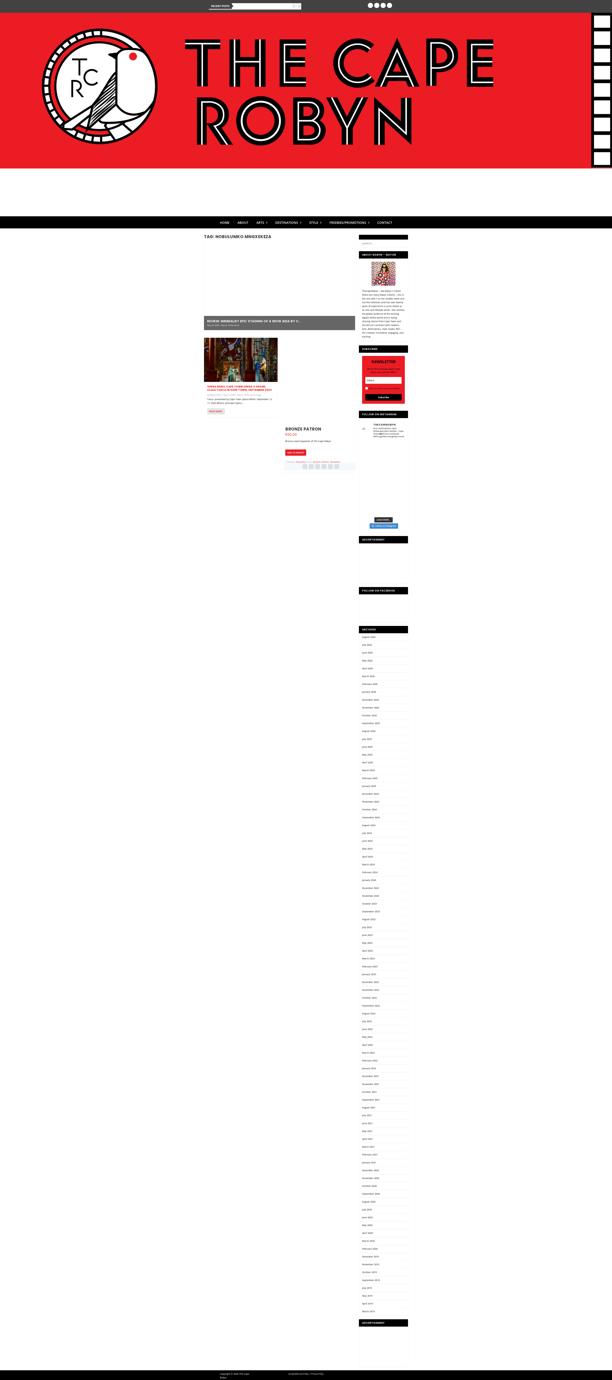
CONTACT (384, 223)
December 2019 (370, 1256)
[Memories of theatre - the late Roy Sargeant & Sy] (372, 472)
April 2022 (367, 1044)
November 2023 (370, 895)
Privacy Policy (317, 1373)
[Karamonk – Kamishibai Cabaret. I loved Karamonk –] (394, 496)
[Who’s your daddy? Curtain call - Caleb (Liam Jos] (372, 447)
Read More (215, 411)
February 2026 (370, 684)
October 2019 (369, 1272)
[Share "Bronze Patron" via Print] (336, 466)
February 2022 (370, 1060)
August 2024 (368, 825)
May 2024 (367, 848)
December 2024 (370, 793)
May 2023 (367, 942)
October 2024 (369, 809)
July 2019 (367, 1287)
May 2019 (367, 1295)
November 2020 (370, 1178)
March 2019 (368, 1311)
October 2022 (369, 997)
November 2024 (370, 801)
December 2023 (370, 888)
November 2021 (370, 1084)
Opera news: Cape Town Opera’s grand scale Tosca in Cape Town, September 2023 (239, 388)
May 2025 (367, 754)
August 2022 (368, 1013)
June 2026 (367, 652)
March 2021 (368, 1146)
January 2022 (369, 1068)
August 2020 (368, 1201)
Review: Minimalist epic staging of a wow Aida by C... (254, 321)
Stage (258, 395)
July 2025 (367, 739)
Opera (224, 325)
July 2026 (367, 644)
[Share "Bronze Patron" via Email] (330, 466)
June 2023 (367, 935)
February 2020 (370, 1248)
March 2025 (368, 770)
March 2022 (368, 1052)
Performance (233, 325)
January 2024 (369, 880)
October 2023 (369, 903)
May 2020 (367, 1225)
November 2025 (370, 707)
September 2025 (371, 723)
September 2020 (371, 1193)
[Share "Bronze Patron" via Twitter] (311, 466)
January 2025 (369, 786)
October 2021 (369, 1091)
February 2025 (370, 778)
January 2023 (369, 974)
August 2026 (368, 637)
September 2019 (371, 1280)
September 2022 (371, 1005)
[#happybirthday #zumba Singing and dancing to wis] (372, 460)
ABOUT (242, 223)
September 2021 (371, 1099)
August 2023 (368, 919)
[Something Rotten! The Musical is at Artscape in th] (372, 508)
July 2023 (367, 927)
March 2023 (368, 958)
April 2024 (367, 856)
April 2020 (367, 1232)
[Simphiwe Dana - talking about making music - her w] (394, 472)
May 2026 (367, 660)
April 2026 (367, 668)
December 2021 (370, 1076)
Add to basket (295, 452)
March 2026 (368, 676)
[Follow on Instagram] (376, 5)
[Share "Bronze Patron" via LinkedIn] (324, 466)
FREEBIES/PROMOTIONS (347, 223)
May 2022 (367, 1036)
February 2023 (370, 966)
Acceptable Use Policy (298, 1373)
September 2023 (371, 911)
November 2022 (370, 989)
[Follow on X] (383, 5)
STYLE (313, 223)
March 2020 (368, 1240)
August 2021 (368, 1107)
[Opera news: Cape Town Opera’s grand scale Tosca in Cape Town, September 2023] (241, 360)
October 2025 (369, 715)
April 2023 (367, 950)
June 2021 (367, 1123)
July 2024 (367, 833)
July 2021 (367, 1115)
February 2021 (370, 1154)
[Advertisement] (306, 192)
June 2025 (367, 746)
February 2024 (370, 872)
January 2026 (369, 691)
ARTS (260, 223)
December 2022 (370, 982)
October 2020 (369, 1185)
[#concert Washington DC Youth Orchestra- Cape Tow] (394, 508)
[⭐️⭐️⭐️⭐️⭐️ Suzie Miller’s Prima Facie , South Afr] (394, 460)
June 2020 (367, 1217)
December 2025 (370, 699)
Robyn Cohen (215, 395)
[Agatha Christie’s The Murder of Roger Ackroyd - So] (372, 496)
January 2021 (369, 1162)
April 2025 (367, 762)
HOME (224, 223)
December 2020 (370, 1170)
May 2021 (367, 1131)
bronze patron (321, 462)
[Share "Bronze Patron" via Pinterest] (317, 466)
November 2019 (370, 1264)
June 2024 (367, 840)
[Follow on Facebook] (370, 5)
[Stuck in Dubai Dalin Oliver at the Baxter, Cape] (394, 484)
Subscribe (383, 397)
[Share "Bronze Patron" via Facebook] (304, 466)
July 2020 (367, 1209)
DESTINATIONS (286, 223)
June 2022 (367, 1029)
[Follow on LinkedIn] (389, 5)
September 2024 (371, 817)
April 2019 (367, 1303)
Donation (301, 462)
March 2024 (368, 864)
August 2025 (368, 731)
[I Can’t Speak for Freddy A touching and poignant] (394, 447)
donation (335, 462)
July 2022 (367, 1021)
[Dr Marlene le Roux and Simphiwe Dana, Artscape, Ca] (372, 484)
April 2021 (367, 1138)
